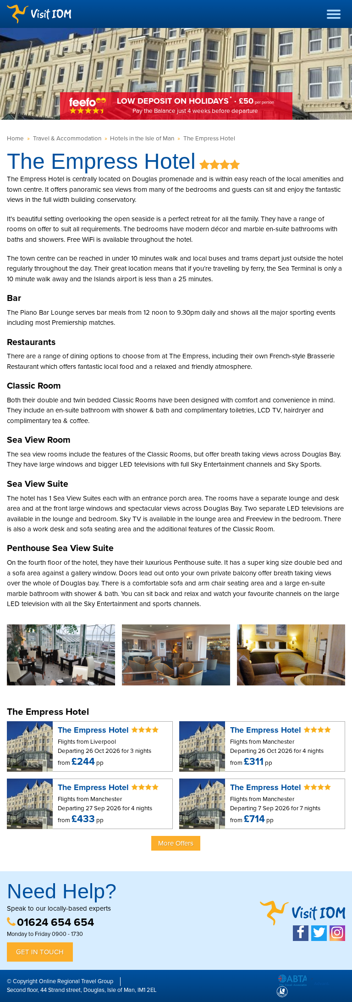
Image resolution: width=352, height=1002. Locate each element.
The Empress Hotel (209, 138)
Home (15, 138)
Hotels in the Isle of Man (142, 138)
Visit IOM (39, 14)
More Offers (175, 843)
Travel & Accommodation (67, 138)
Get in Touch (40, 952)
